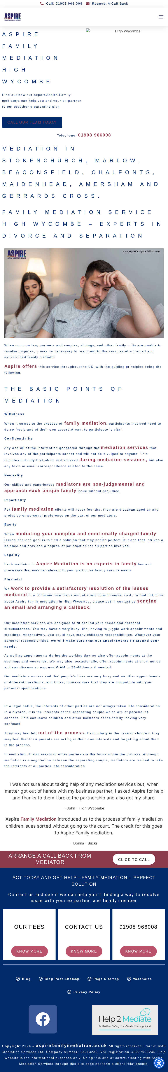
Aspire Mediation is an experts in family (86, 563)
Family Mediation (38, 819)
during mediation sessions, (113, 459)
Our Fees (29, 927)
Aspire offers (20, 366)
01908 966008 (94, 135)
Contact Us (84, 927)
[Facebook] (43, 1019)
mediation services (124, 447)
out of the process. (62, 732)
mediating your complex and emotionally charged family (86, 533)
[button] (161, 17)
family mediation (84, 423)
